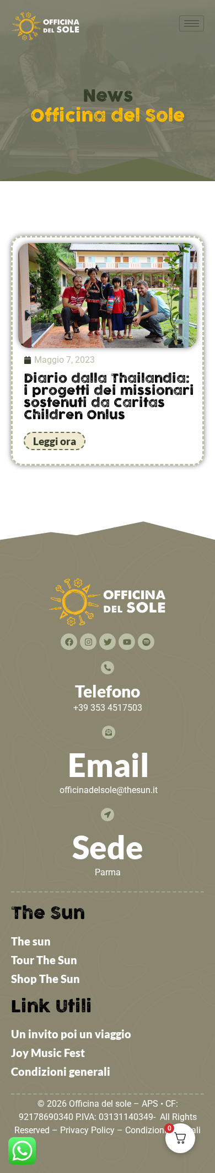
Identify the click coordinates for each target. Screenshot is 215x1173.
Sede (107, 847)
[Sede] (107, 814)
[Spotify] (146, 641)
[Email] (108, 732)
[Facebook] (69, 641)
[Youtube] (127, 641)
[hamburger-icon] (191, 23)
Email (108, 765)
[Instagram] (88, 641)
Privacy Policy (87, 1130)
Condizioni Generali (163, 1130)
